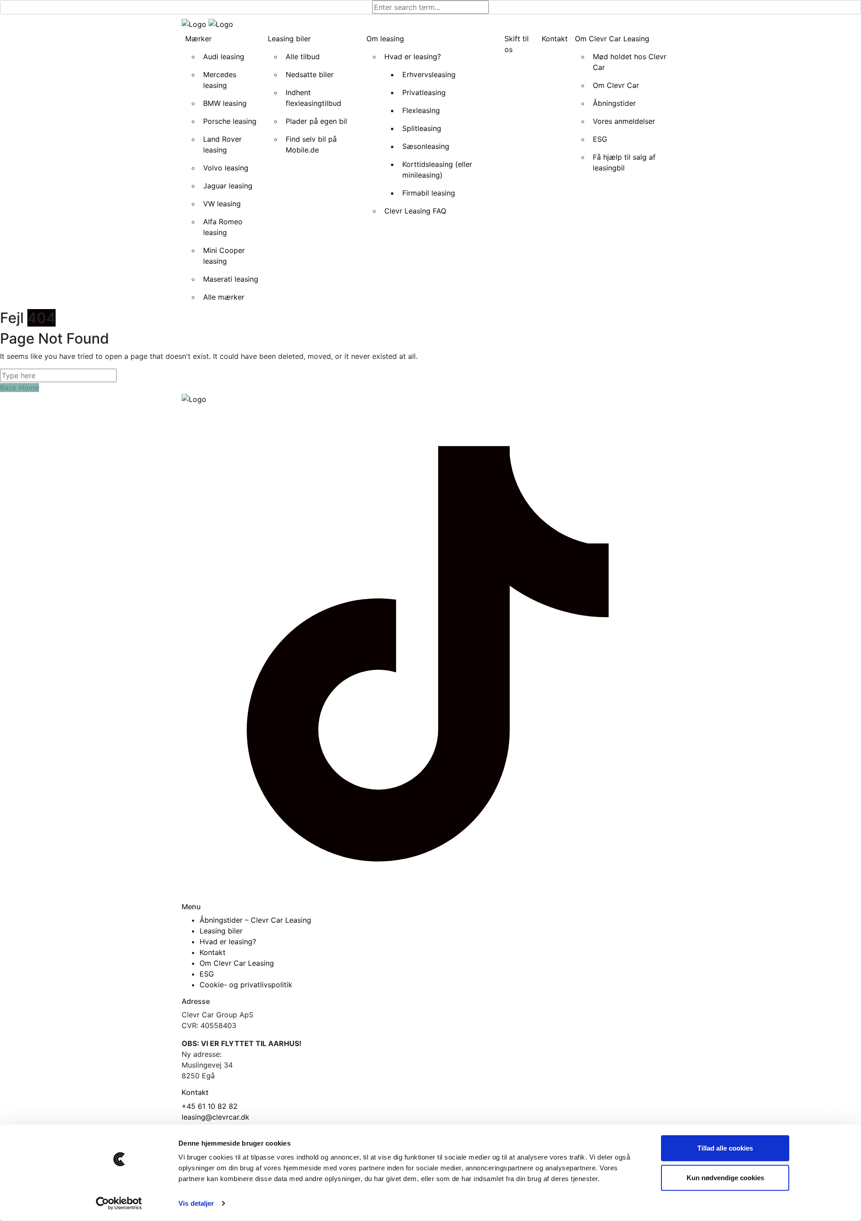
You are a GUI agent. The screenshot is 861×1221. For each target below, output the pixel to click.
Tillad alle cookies (725, 1148)
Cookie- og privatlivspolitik (246, 984)
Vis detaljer (196, 1203)
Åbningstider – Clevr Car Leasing (255, 920)
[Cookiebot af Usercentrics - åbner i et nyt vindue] (119, 1203)
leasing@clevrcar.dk (215, 1116)
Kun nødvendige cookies (725, 1177)
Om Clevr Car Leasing (237, 963)
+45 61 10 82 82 (210, 1106)
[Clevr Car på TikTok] (430, 652)
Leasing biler (221, 930)
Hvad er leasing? (228, 941)
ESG (207, 973)
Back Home (19, 387)
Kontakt (213, 952)
